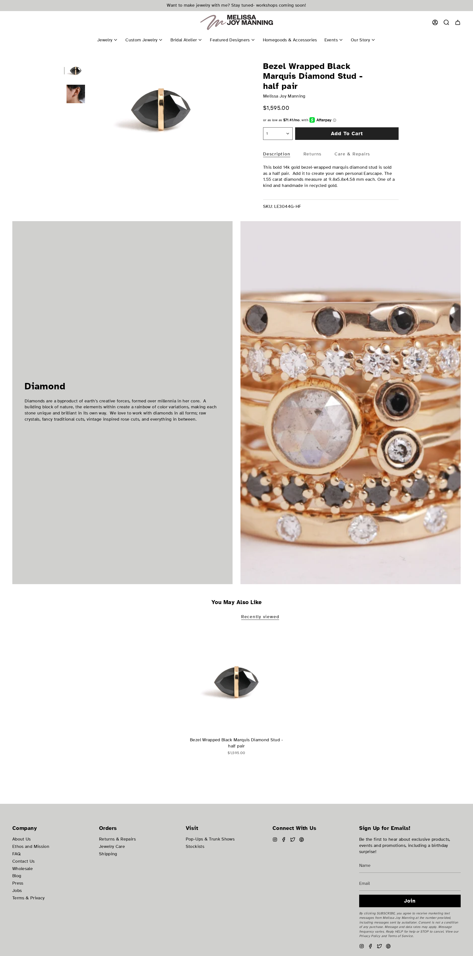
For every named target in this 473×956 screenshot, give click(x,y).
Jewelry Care (112, 846)
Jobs (17, 890)
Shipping (108, 854)
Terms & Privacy (28, 898)
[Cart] (457, 22)
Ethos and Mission (30, 846)
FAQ (16, 854)
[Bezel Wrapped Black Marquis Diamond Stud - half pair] (237, 681)
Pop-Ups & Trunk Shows (210, 839)
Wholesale (22, 868)
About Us (21, 839)
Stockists (195, 846)
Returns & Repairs (117, 839)
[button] (446, 22)
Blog (16, 875)
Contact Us (23, 861)
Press (17, 883)
